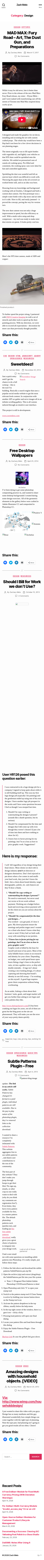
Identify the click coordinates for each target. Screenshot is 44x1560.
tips (29, 1039)
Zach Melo (22, 5)
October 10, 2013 (33, 592)
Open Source (16, 358)
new (19, 1039)
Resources (28, 358)
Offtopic (25, 27)
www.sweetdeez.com (11, 415)
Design (17, 27)
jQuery (37, 356)
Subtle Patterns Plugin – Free (22, 1063)
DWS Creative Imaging (15, 317)
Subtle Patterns (8, 1146)
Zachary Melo (16, 53)
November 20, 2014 (33, 370)
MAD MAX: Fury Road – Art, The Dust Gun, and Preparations (22, 39)
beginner (8, 1039)
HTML (18, 356)
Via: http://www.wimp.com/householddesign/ (21, 1402)
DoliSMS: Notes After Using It (16, 1542)
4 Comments (23, 596)
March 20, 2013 (33, 1387)
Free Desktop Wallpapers (22, 453)
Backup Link (7, 1336)
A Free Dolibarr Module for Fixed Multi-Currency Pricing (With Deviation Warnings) (20, 1495)
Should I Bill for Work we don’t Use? (22, 584)
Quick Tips (33, 1053)
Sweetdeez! (22, 364)
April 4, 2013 (33, 1072)
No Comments (23, 56)
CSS (5, 356)
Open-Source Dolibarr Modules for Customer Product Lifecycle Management (19, 1520)
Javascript (27, 356)
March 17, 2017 (33, 53)
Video (26, 1366)
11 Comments (23, 1075)
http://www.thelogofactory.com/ (15, 1005)
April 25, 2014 (32, 461)
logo (15, 1039)
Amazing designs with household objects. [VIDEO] (22, 1376)
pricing (24, 1039)
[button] (17, 522)
